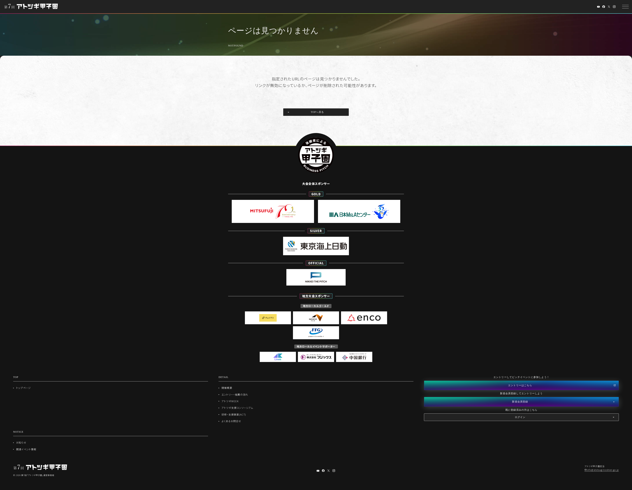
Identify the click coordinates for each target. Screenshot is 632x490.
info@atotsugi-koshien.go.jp (603, 469)
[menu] (625, 6)
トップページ (23, 387)
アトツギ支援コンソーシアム (237, 407)
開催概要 (227, 387)
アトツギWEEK (230, 401)
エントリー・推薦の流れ (235, 394)
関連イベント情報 (26, 449)
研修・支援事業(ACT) (234, 414)
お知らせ (21, 442)
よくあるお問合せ (231, 421)
